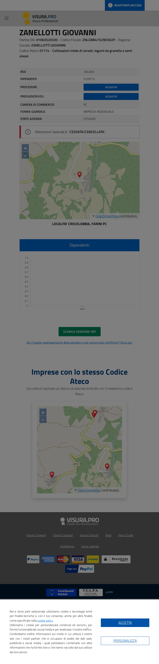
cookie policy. (45, 620)
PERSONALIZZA (125, 640)
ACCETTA (125, 622)
